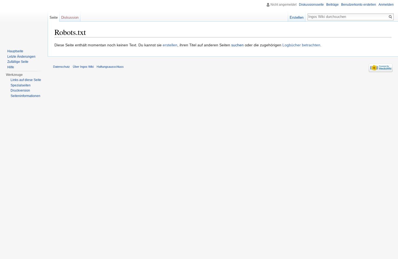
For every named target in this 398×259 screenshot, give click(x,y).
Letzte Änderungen (21, 57)
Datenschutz (61, 66)
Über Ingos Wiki (83, 66)
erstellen (170, 45)
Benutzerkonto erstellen (358, 5)
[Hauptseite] (23, 21)
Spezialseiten (21, 85)
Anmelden (386, 5)
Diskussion (70, 17)
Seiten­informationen (25, 96)
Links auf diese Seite (26, 80)
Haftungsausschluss (110, 66)
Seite (54, 17)
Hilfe (10, 67)
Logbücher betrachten (301, 45)
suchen (237, 45)
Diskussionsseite (311, 5)
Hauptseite (15, 51)
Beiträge (332, 5)
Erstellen (297, 17)
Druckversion (20, 90)
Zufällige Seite (17, 62)
